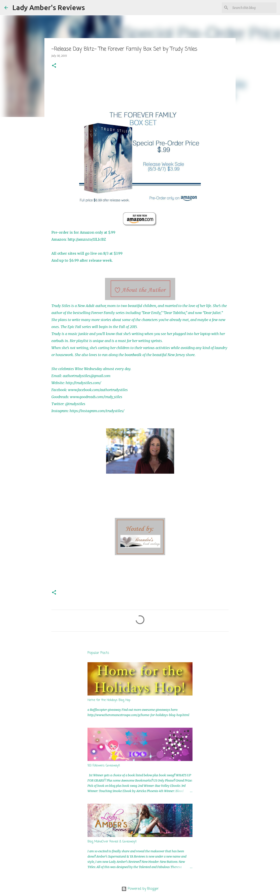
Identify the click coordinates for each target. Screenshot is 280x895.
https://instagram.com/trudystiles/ (97, 411)
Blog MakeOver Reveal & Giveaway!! (112, 841)
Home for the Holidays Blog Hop (109, 700)
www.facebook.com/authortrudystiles (98, 390)
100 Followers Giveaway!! (104, 765)
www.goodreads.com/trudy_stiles (96, 397)
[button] (54, 66)
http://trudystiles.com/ (83, 383)
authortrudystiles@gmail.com (86, 376)
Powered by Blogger (143, 888)
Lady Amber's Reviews (48, 7)
